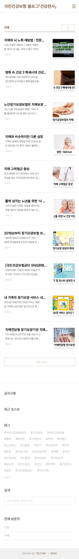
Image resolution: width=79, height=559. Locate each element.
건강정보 (37, 432)
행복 (8, 439)
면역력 (51, 464)
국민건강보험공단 (16, 432)
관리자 (54, 553)
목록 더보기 (41, 362)
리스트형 (71, 27)
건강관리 (53, 445)
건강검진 (25, 464)
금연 (8, 470)
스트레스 (11, 445)
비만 (66, 445)
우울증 (26, 458)
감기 (38, 445)
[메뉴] (74, 6)
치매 (50, 439)
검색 (71, 501)
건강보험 (11, 458)
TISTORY (41, 553)
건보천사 (36, 439)
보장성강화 (40, 451)
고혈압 (26, 445)
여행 (55, 451)
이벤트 (63, 439)
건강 (67, 451)
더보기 (7, 477)
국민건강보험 (56, 432)
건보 (38, 464)
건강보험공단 (24, 470)
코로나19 (22, 451)
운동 (8, 451)
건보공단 (41, 458)
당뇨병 (9, 464)
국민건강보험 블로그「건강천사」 (30, 6)
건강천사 (67, 464)
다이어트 (44, 470)
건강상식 (58, 458)
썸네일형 (64, 27)
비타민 (21, 439)
